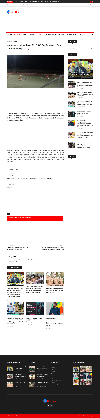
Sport (32, 5)
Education (61, 34)
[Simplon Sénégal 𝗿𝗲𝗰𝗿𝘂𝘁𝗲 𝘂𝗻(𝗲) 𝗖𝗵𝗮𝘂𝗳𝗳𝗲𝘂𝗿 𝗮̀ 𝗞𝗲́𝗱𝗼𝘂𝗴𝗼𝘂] (83, 378)
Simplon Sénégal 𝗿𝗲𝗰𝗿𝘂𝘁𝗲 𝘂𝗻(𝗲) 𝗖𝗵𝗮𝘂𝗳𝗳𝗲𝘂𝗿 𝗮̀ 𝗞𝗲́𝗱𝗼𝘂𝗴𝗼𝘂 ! (34, 320)
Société (25, 34)
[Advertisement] (61, 19)
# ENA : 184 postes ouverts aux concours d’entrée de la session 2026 (54, 290)
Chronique (82, 34)
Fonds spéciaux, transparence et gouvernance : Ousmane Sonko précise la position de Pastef (55, 321)
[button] (90, 2)
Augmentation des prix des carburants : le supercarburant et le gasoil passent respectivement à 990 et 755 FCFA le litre (84, 146)
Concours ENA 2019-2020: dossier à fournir (42, 376)
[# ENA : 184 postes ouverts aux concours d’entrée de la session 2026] (10, 385)
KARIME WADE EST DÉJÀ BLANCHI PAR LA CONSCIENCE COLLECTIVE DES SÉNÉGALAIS (37, 1)
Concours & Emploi (50, 34)
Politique (28, 5)
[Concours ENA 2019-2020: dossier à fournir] (32, 377)
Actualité (22, 5)
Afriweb (17, 416)
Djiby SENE (12, 257)
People (53, 374)
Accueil (17, 5)
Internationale (72, 34)
